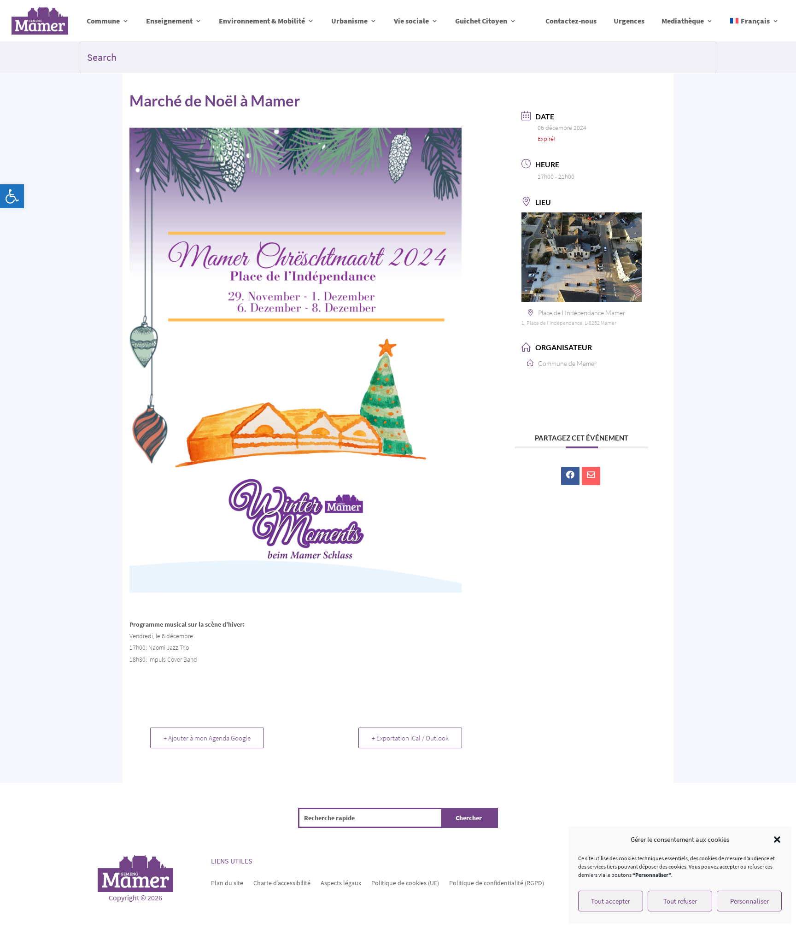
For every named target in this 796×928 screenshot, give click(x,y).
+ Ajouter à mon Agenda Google (207, 738)
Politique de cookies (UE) (405, 882)
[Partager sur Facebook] (570, 476)
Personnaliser (749, 901)
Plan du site (227, 882)
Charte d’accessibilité (281, 882)
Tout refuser (680, 901)
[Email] (591, 476)
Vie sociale (411, 20)
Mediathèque (682, 20)
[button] (12, 196)
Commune (103, 20)
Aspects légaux (341, 882)
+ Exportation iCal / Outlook (410, 738)
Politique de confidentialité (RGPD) (496, 882)
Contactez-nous (571, 20)
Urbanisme (349, 20)
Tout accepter (610, 901)
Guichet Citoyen (481, 20)
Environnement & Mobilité (262, 20)
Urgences (629, 20)
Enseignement (169, 20)
